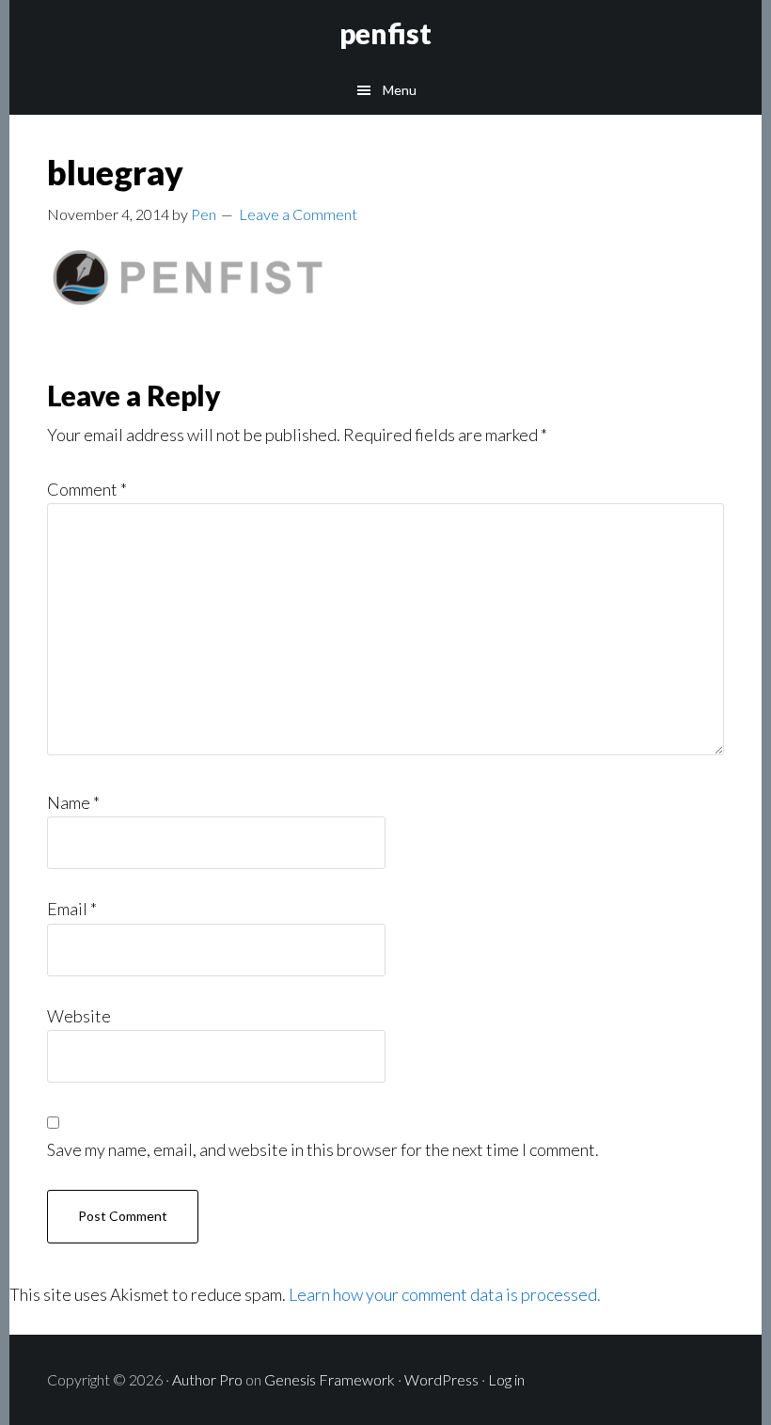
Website (79, 1015)
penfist (385, 33)
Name (73, 802)
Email (72, 908)
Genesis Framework (329, 1379)
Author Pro (207, 1379)
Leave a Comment (298, 214)
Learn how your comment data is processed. (445, 1294)
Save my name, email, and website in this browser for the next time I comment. (323, 1149)
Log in (506, 1379)
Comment (87, 489)
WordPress (441, 1379)
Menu (400, 90)
